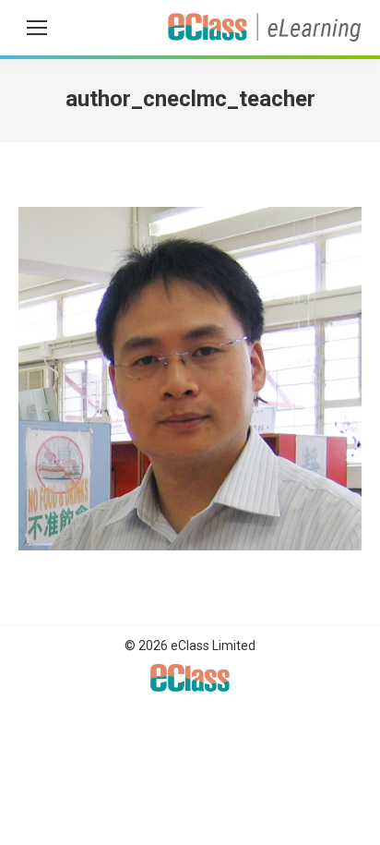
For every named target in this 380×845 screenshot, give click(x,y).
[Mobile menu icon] (36, 27)
